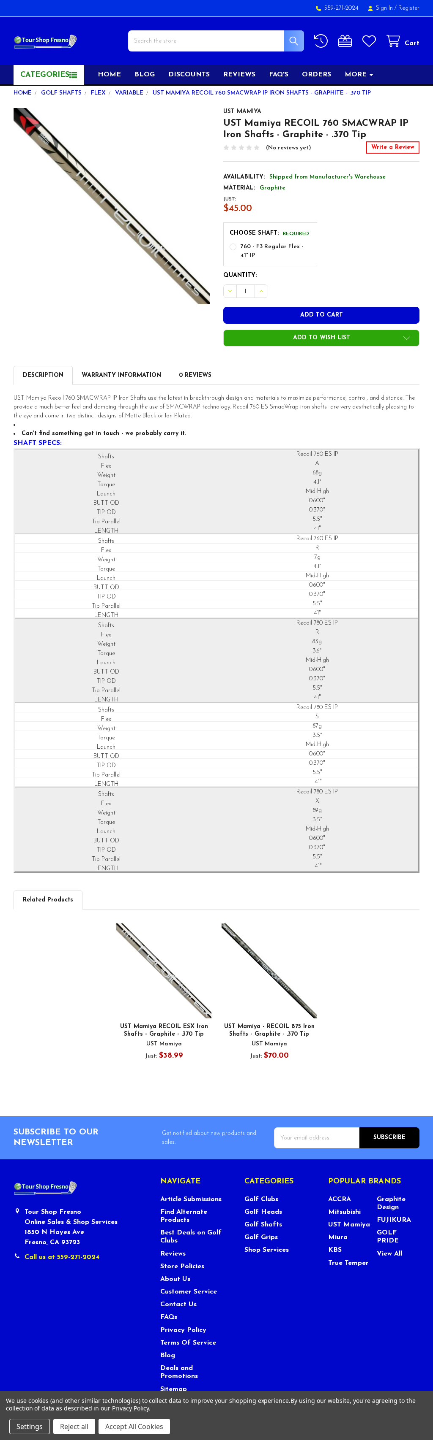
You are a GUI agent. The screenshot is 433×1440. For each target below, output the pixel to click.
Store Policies (182, 1266)
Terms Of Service (188, 1343)
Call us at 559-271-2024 (62, 1257)
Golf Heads (263, 1212)
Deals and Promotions (179, 1372)
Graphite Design (391, 1203)
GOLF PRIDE (388, 1236)
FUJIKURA (394, 1220)
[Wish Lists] (371, 41)
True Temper (348, 1263)
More (356, 74)
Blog (144, 74)
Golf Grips (261, 1237)
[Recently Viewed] (322, 41)
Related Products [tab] (48, 900)
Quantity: (240, 275)
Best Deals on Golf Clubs (191, 1236)
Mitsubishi (344, 1212)
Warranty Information (121, 375)
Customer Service (188, 1291)
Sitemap (173, 1389)
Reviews (239, 74)
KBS (335, 1250)
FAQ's (278, 74)
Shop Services (266, 1250)
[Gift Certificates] (346, 41)
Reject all (74, 1426)
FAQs (168, 1317)
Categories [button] (44, 75)
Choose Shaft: (270, 233)
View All (389, 1254)
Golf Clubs (261, 1199)
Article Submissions (191, 1199)
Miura (338, 1237)
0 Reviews (195, 375)
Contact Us (178, 1304)
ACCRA (339, 1199)
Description (43, 375)
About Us (175, 1279)
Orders (316, 74)
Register (408, 8)
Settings (29, 1426)
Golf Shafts (263, 1224)
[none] (112, 206)
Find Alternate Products (183, 1216)
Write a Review (392, 147)
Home (109, 74)
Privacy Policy (183, 1330)
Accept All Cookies (134, 1426)
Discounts (189, 74)
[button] (321, 338)
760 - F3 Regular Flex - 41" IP (272, 251)
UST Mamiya (349, 1224)
